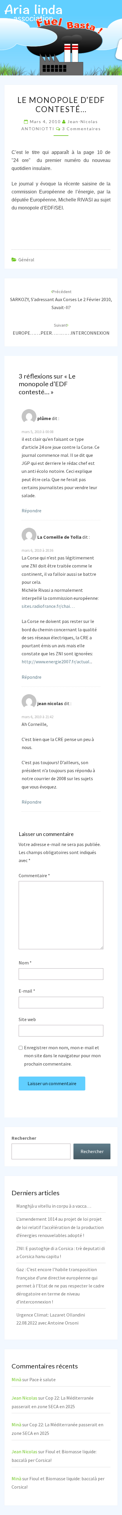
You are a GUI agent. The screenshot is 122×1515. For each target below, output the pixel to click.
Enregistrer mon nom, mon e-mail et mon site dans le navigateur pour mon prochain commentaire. (62, 1055)
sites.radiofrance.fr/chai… (48, 606)
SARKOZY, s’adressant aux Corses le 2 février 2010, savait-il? (61, 299)
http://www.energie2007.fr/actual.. (56, 661)
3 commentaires (81, 128)
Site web (27, 1019)
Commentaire (34, 875)
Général (26, 260)
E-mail (27, 991)
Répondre (31, 511)
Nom (25, 963)
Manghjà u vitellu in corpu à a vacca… (53, 1206)
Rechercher (24, 1138)
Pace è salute (42, 1379)
